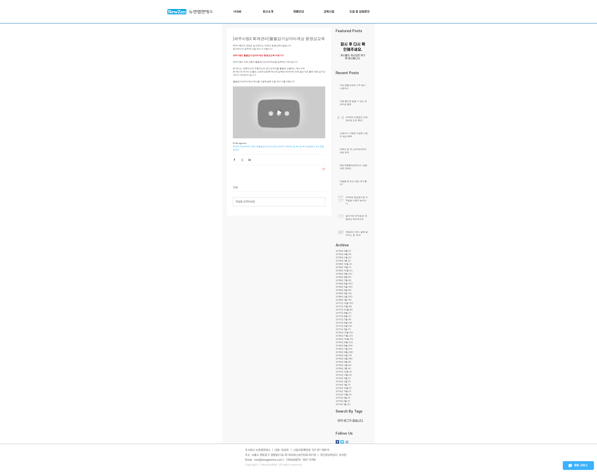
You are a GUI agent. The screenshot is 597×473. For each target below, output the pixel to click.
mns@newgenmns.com (268, 459)
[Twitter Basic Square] (342, 442)
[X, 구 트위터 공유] (242, 159)
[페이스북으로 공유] (234, 159)
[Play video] (279, 112)
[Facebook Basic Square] (337, 442)
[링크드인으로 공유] (249, 159)
